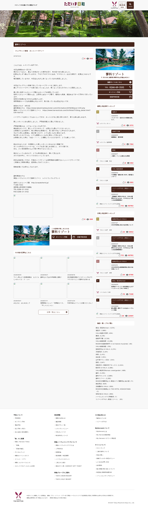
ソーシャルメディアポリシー (105, 476)
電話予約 (18, 425)
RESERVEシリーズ (62, 435)
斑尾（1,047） (101, 362)
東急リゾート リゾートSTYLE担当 (110, 204)
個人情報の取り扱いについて (105, 469)
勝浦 (113, 150)
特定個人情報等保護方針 (104, 472)
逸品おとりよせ (101, 418)
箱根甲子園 (116, 131)
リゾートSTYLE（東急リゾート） (122, 189)
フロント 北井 (104, 180)
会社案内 (99, 465)
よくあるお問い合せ (102, 462)
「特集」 (18, 445)
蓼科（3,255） (101, 373)
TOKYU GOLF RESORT (63, 479)
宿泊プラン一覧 (61, 425)
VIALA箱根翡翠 (117, 169)
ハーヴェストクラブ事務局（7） (107, 396)
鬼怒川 (114, 112)
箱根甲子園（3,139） (103, 338)
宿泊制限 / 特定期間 (62, 455)
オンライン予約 (61, 237)
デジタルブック (20, 452)
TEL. (114, 87)
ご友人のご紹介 (61, 462)
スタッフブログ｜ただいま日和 (25, 466)
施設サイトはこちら (114, 82)
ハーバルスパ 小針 (105, 292)
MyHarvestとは (101, 431)
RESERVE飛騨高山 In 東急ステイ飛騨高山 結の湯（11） (115, 381)
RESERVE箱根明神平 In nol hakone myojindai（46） (114, 344)
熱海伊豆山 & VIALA (119, 219)
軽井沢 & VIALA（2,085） (105, 368)
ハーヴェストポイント (63, 459)
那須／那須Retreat (118, 281)
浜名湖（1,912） (101, 357)
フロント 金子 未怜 (106, 230)
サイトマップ (100, 448)
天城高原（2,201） (102, 352)
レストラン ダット (105, 123)
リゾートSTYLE (101, 421)
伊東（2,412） (101, 354)
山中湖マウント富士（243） (105, 360)
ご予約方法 (59, 448)
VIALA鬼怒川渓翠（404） (105, 333)
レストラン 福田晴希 (106, 142)
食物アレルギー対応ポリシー (105, 458)
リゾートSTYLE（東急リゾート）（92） (110, 399)
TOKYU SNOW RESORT (64, 476)
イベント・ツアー (20, 459)
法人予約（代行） (20, 428)
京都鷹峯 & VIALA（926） (105, 386)
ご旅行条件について (102, 451)
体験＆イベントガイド (22, 455)
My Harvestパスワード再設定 (106, 438)
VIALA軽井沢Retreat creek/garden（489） (111, 370)
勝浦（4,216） (101, 336)
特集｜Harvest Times (22, 441)
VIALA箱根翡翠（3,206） (105, 341)
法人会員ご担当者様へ (22, 432)
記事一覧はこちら (53, 312)
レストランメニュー (62, 428)
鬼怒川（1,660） (101, 330)
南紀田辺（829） (102, 383)
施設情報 (58, 421)
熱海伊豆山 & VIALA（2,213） (106, 349)
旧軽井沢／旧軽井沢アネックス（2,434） (110, 365)
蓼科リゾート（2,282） (104, 378)
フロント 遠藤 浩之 (106, 161)
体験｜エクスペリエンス (22, 462)
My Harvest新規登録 (103, 435)
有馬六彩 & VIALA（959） (105, 394)
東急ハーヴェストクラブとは (65, 445)
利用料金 (58, 452)
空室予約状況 (82, 237)
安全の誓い (99, 455)
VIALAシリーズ (61, 432)
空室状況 (18, 418)
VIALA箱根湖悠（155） (104, 346)
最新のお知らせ (61, 418)
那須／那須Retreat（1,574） (106, 328)
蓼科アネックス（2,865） (104, 376)
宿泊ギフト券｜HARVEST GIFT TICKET (69, 466)
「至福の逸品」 (20, 448)
